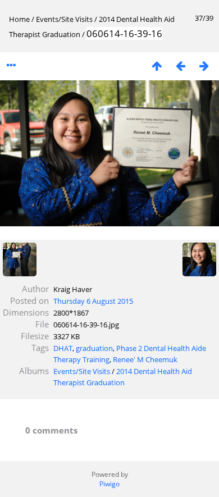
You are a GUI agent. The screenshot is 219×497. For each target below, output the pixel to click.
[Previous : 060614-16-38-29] (180, 65)
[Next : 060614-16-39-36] (204, 65)
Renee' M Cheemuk (145, 359)
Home (19, 19)
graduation (94, 348)
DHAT (62, 348)
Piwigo (109, 484)
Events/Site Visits (64, 19)
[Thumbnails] (156, 65)
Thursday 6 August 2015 (93, 301)
